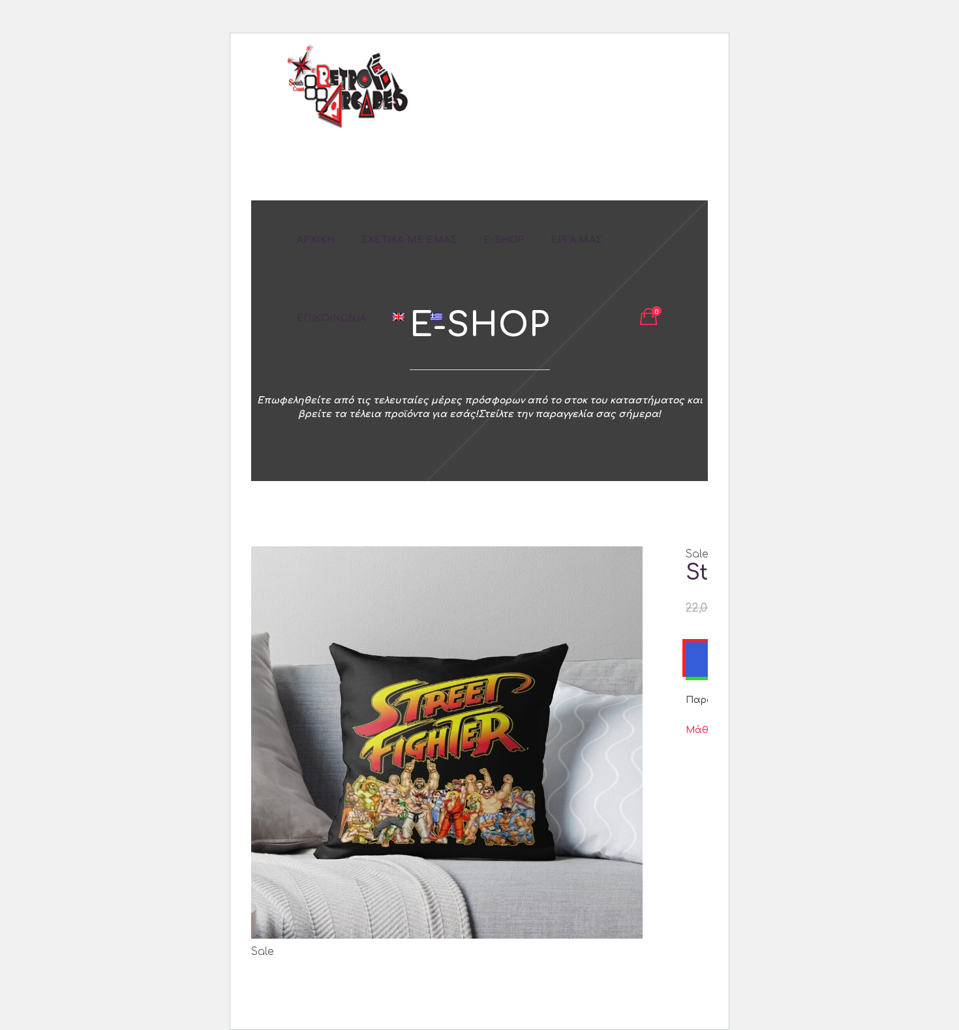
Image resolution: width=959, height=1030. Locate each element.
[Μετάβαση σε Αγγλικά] (399, 318)
